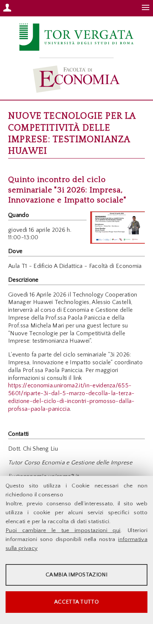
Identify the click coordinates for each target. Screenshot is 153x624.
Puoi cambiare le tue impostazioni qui (63, 530)
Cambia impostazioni (76, 575)
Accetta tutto (76, 602)
